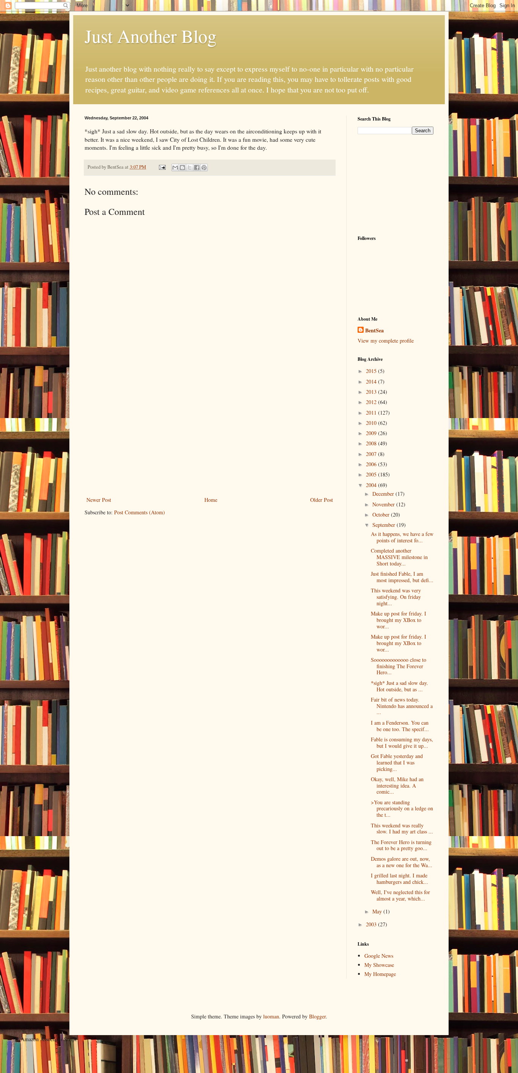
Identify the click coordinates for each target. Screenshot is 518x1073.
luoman (271, 1016)
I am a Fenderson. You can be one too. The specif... (400, 726)
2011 (372, 412)
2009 (372, 433)
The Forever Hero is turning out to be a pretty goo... (401, 845)
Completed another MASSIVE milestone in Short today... (399, 557)
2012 (372, 402)
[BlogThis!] (182, 167)
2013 (372, 391)
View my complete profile (386, 340)
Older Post (321, 499)
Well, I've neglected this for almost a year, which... (400, 895)
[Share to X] (189, 167)
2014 (372, 381)
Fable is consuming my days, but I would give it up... (402, 742)
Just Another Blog (151, 35)
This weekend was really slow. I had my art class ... (402, 828)
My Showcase (379, 964)
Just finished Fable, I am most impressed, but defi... (402, 577)
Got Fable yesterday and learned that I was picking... (397, 762)
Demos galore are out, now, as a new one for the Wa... (401, 862)
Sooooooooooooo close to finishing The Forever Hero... (398, 666)
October (381, 514)
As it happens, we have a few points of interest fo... (402, 537)
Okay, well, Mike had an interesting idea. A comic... (397, 785)
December (384, 493)
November (384, 504)
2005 (372, 474)
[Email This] (175, 167)
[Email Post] (162, 167)
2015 (372, 370)
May (377, 911)
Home (210, 499)
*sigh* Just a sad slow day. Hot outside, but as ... (399, 686)
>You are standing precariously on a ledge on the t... (402, 809)
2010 (372, 422)
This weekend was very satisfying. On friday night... (396, 597)
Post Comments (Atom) (139, 512)
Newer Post (98, 499)
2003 (372, 924)
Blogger (317, 1016)
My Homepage (380, 973)
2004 (372, 485)
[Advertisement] (210, 438)
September (384, 524)
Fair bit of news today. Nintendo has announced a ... (402, 706)
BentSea (374, 330)
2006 (372, 464)
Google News (378, 955)
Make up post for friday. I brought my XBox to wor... (398, 620)
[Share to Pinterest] (204, 167)
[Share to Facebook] (197, 167)
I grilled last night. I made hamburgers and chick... (399, 878)
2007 (372, 453)
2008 (372, 443)
